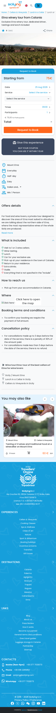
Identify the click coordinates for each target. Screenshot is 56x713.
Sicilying (24, 710)
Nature (28, 534)
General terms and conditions (28, 634)
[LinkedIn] (43, 703)
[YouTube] (38, 703)
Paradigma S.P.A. (33, 710)
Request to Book (28, 130)
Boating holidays (28, 542)
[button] (26, 5)
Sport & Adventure (28, 538)
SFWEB (40, 710)
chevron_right (52, 399)
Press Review (28, 623)
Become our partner (28, 631)
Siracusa (28, 581)
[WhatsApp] (22, 703)
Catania (28, 569)
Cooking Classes (28, 523)
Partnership (28, 646)
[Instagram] (33, 703)
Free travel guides (28, 638)
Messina (28, 592)
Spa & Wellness (28, 527)
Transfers (28, 549)
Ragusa (28, 588)
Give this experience (28, 147)
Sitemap (28, 649)
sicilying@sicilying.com (23, 675)
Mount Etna (12, 440)
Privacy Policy (21, 700)
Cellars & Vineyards (43, 440)
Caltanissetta (28, 596)
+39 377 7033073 (34, 664)
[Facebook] (12, 703)
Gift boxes (28, 553)
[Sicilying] (16, 5)
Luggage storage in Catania (28, 642)
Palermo (28, 573)
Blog (28, 615)
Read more (7, 232)
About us (28, 619)
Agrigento (28, 577)
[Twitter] (17, 703)
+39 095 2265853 (22, 670)
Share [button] (47, 30)
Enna (28, 599)
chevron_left (44, 399)
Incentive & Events (28, 546)
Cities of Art (28, 531)
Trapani (28, 584)
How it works (28, 627)
